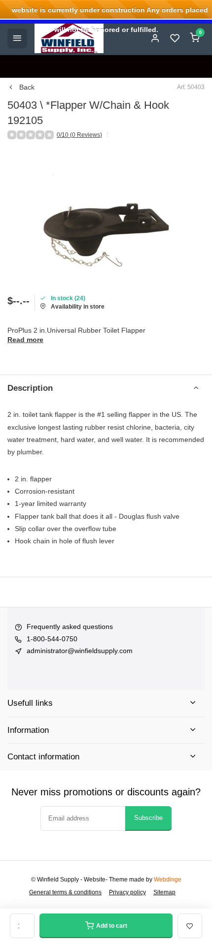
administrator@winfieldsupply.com (80, 651)
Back (27, 87)
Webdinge (167, 879)
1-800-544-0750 (52, 639)
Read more (25, 340)
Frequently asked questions (70, 626)
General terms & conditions (65, 892)
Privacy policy (127, 892)
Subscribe (148, 817)
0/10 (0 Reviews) (79, 134)
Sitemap (164, 892)
